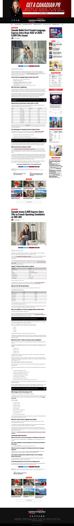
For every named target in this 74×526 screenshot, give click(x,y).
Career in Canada (40, 519)
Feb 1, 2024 (22, 122)
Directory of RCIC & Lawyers (47, 24)
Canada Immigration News (18, 24)
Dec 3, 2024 (22, 111)
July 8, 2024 (22, 118)
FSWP (49, 169)
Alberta (50, 159)
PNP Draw (58, 174)
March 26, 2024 (23, 119)
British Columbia (54, 78)
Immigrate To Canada (42, 518)
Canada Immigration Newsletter (37, 24)
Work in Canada (57, 177)
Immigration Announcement (18, 519)
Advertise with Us (53, 519)
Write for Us (48, 519)
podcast (53, 175)
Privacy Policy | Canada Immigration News (37, 520)
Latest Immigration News (52, 173)
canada (55, 160)
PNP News (50, 175)
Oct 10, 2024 (22, 114)
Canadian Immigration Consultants (32, 519)
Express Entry (53, 167)
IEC (51, 169)
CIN (61, 166)
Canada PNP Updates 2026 (56, 518)
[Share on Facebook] (20, 66)
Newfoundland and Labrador (54, 76)
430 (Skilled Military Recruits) (51, 140)
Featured (58, 168)
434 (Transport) (51, 133)
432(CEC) (50, 136)
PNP (54, 174)
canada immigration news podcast (54, 163)
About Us (45, 519)
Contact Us (58, 519)
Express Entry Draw (58, 167)
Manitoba (53, 80)
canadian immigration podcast (54, 166)
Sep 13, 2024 (22, 115)
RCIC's (58, 175)
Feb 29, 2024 (22, 121)
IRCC (55, 172)
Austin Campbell (17, 38)
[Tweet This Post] (26, 66)
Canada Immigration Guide (55, 24)
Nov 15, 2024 (22, 112)
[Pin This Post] (31, 66)
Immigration (52, 171)
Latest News (58, 173)
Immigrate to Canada (55, 170)
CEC (59, 166)
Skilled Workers (14, 170)
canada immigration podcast (53, 164)
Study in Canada (51, 177)
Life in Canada (25, 519)
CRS (49, 167)
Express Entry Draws (49, 518)
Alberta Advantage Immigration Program (55, 159)
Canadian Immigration (55, 165)
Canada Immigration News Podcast (27, 24)
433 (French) (51, 135)
